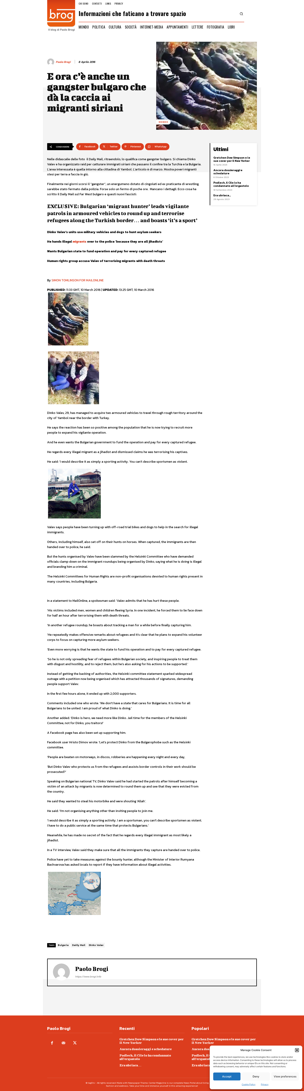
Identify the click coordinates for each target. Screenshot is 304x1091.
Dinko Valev (96, 945)
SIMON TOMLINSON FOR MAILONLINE (78, 280)
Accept (227, 1076)
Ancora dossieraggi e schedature (227, 171)
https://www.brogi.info (88, 976)
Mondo (163, 122)
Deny (256, 1076)
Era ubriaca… (222, 195)
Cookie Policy (248, 1084)
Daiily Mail (78, 945)
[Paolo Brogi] (51, 61)
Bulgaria (63, 945)
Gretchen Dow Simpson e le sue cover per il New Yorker (231, 159)
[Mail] (63, 1043)
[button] (297, 1050)
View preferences (285, 1076)
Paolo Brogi (63, 62)
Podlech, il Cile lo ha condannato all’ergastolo (231, 184)
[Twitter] (75, 1043)
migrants (79, 241)
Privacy (264, 1084)
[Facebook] (52, 1043)
